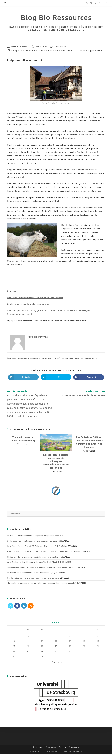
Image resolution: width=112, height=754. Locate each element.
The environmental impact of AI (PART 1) (23, 439)
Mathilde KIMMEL (20, 47)
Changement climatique (23, 50)
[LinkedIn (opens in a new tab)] (95, 3)
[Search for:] (12, 3)
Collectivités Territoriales (60, 50)
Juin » (59, 662)
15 (14, 646)
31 (42, 656)
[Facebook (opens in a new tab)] (91, 3)
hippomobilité (95, 50)
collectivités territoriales (61, 358)
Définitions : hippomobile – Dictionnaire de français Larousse (35, 297)
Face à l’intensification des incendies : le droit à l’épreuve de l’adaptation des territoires (43, 551)
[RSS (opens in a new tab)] (100, 3)
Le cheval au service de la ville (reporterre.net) (28, 304)
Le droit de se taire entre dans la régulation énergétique (30, 536)
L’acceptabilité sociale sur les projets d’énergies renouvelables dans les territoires (56, 461)
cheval (41, 50)
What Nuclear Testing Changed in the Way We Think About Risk (34, 562)
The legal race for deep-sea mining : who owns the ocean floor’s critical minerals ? (41, 583)
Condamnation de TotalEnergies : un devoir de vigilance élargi (33, 578)
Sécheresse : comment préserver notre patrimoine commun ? (33, 541)
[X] (10, 606)
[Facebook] (17, 606)
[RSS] (31, 606)
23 (28, 651)
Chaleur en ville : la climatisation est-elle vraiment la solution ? (33, 557)
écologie (79, 358)
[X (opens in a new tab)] (87, 3)
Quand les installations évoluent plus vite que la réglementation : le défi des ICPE (41, 567)
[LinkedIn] (24, 606)
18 (56, 646)
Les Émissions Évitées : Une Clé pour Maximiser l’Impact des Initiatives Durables (89, 442)
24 (42, 651)
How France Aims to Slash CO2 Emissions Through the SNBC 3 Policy (37, 546)
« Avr (52, 662)
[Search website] (106, 3)
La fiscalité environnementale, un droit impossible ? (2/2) (31, 573)
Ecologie (80, 50)
